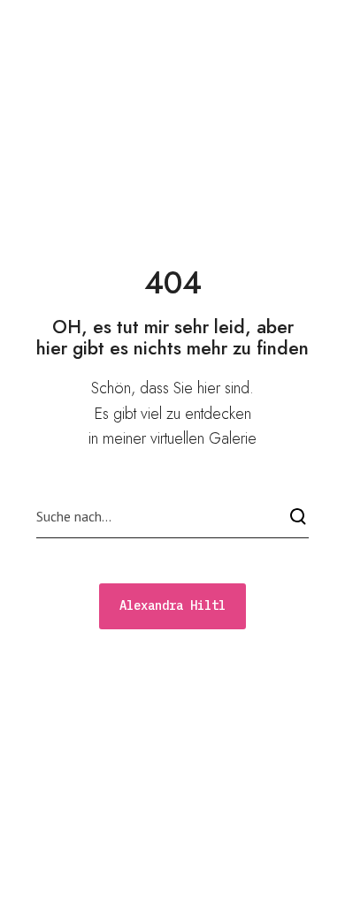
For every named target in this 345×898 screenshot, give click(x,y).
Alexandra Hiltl (104, 23)
